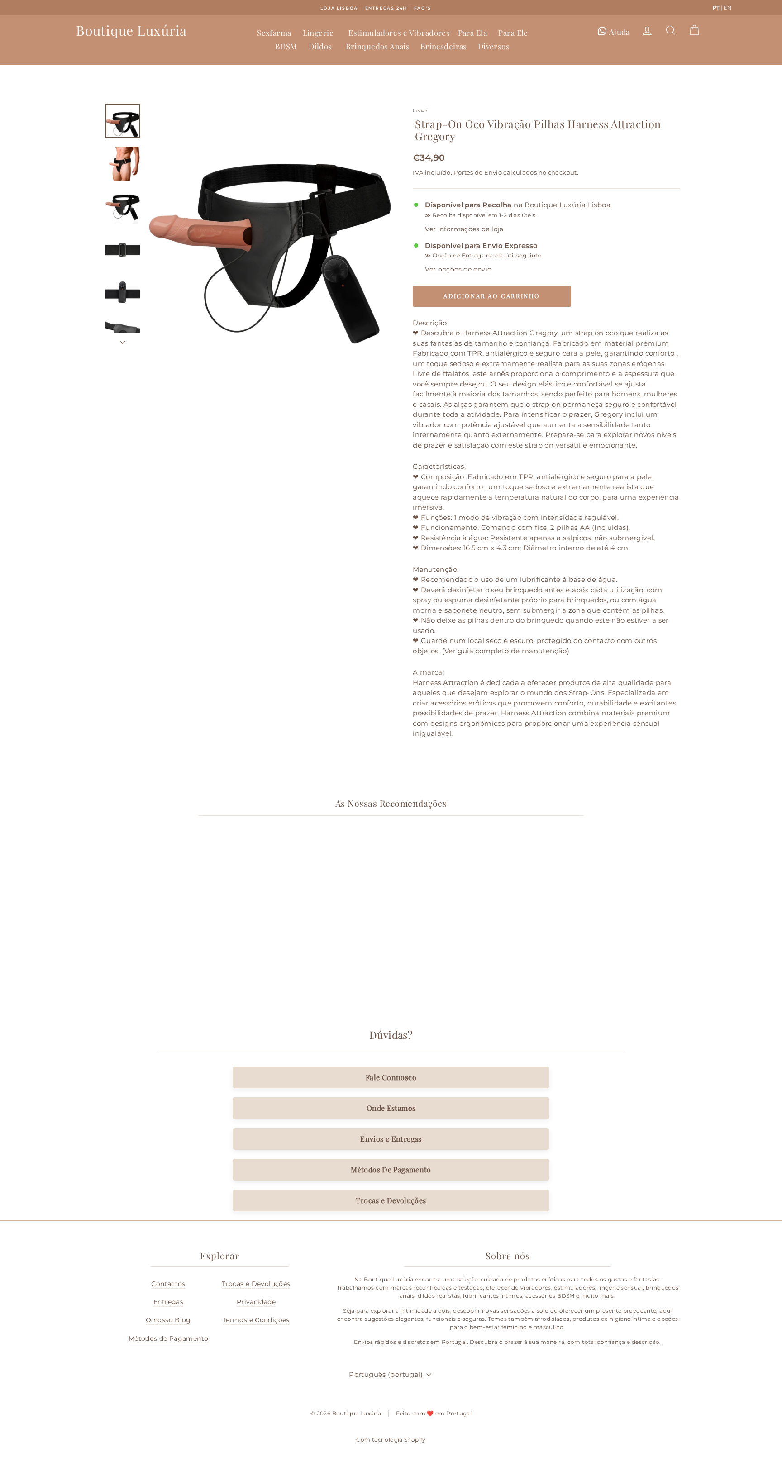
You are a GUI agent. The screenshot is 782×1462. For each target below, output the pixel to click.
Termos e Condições (256, 1320)
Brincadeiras (443, 46)
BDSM (286, 46)
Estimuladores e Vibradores (399, 33)
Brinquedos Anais (378, 46)
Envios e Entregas (390, 1138)
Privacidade (256, 1302)
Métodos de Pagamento (169, 1338)
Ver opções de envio (458, 269)
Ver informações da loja (464, 229)
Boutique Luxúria (131, 30)
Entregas (168, 1302)
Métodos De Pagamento (391, 1169)
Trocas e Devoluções (391, 1200)
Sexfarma (274, 33)
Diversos (494, 46)
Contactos (168, 1284)
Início (418, 110)
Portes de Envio (477, 172)
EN (727, 8)
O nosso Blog (168, 1320)
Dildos (320, 46)
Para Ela (472, 33)
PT (716, 8)
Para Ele (513, 33)
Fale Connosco (391, 1077)
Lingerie (318, 33)
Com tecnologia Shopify (390, 1439)
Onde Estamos (391, 1108)
